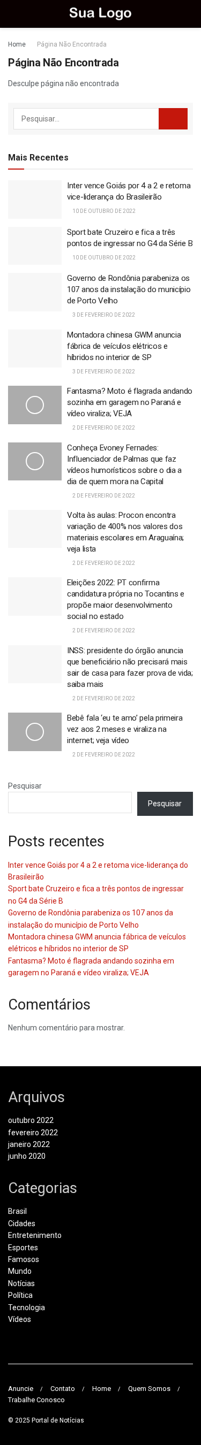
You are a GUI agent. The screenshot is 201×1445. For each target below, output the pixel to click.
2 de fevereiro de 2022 (103, 428)
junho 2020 (27, 1156)
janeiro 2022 (29, 1144)
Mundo (20, 1271)
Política (20, 1295)
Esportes (23, 1247)
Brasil (17, 1211)
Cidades (21, 1223)
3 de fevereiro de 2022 (103, 315)
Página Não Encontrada (72, 44)
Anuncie (20, 1389)
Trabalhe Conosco (36, 1400)
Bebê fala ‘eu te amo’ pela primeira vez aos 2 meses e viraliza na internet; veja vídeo (125, 729)
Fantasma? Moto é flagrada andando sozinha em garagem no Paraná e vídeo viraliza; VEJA (129, 402)
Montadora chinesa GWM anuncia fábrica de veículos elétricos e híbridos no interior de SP (124, 346)
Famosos (23, 1259)
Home (17, 44)
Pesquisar (25, 786)
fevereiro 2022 (33, 1132)
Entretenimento (35, 1235)
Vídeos (19, 1319)
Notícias (21, 1283)
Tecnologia (26, 1307)
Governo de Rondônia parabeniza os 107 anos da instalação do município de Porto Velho (129, 289)
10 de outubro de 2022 (103, 211)
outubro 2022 (31, 1120)
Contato (62, 1389)
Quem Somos (149, 1389)
